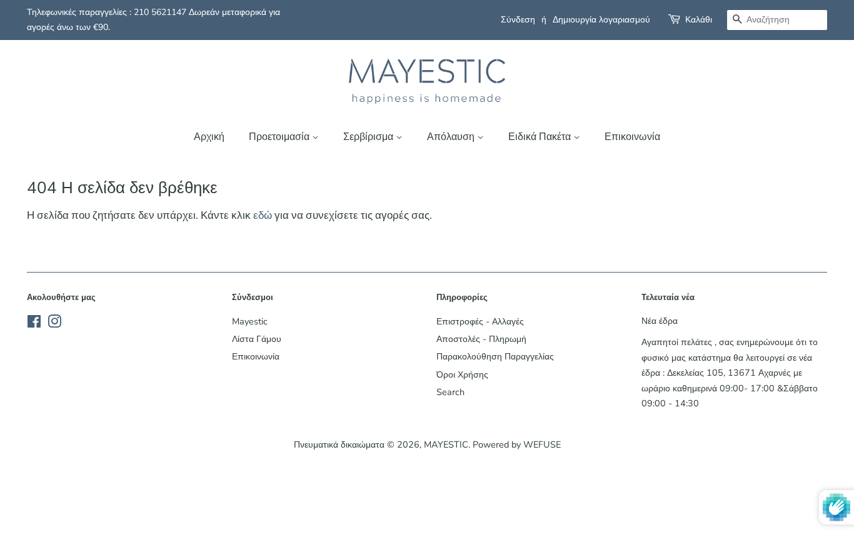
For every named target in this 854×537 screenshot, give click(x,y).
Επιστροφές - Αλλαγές (480, 321)
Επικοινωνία (632, 137)
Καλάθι (698, 20)
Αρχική (209, 137)
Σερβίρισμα (369, 137)
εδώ (262, 215)
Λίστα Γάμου (256, 339)
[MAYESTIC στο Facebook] (34, 324)
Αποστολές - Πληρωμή (481, 339)
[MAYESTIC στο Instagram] (54, 324)
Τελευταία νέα (668, 297)
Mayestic (250, 321)
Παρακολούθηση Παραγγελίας (495, 356)
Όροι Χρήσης (462, 374)
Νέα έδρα (659, 320)
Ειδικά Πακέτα (540, 137)
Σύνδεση (518, 20)
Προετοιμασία (280, 137)
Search (450, 392)
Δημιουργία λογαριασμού (601, 20)
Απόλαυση (452, 137)
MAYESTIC (446, 444)
